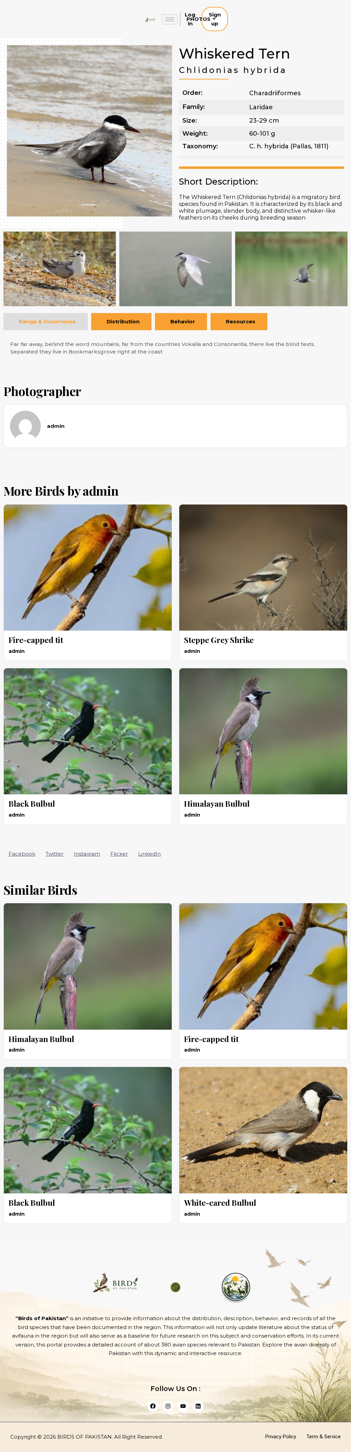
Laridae (261, 107)
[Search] (237, 19)
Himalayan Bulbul (217, 803)
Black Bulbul (32, 803)
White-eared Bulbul (220, 1202)
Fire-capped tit (36, 639)
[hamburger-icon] (170, 19)
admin (100, 490)
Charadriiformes (275, 93)
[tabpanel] (175, 348)
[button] (21, 853)
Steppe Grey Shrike (219, 639)
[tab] (45, 321)
